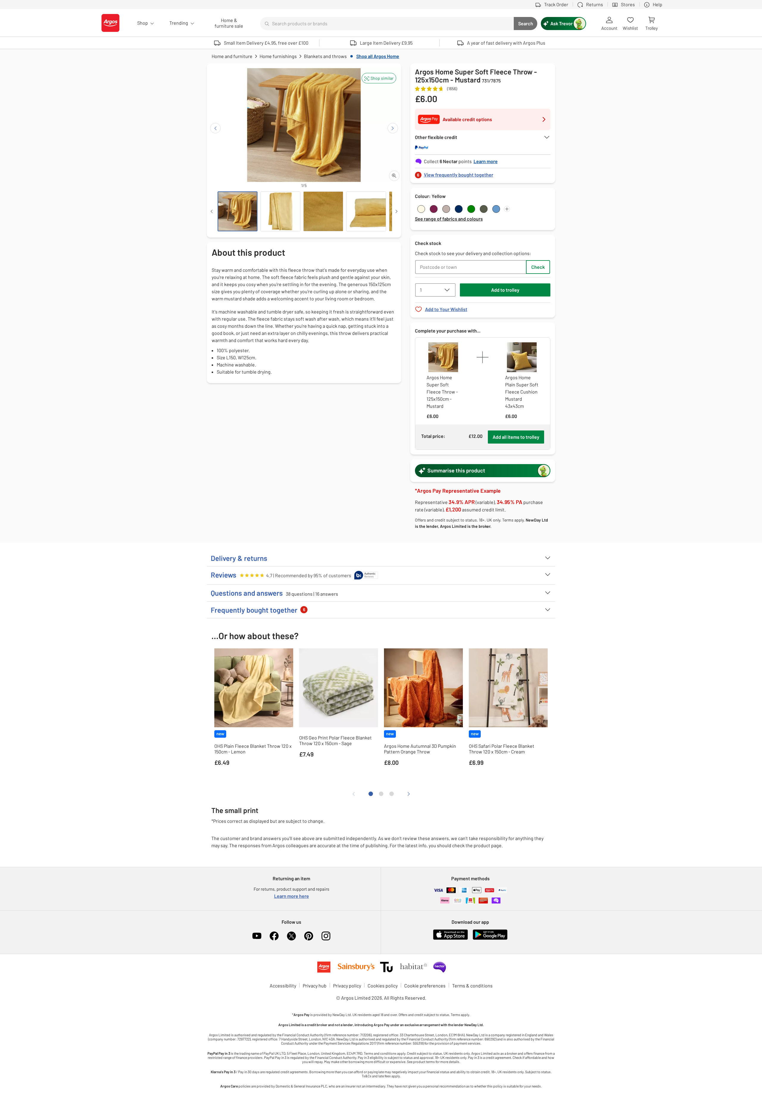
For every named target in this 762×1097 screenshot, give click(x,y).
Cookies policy (383, 985)
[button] (379, 78)
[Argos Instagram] (326, 936)
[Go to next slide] (393, 128)
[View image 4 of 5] (366, 211)
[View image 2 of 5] (280, 211)
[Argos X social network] (291, 936)
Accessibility (283, 985)
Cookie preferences (425, 985)
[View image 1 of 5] (237, 211)
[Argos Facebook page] (274, 936)
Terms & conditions (472, 985)
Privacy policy (347, 985)
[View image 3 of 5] (323, 211)
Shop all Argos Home (377, 56)
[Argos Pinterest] (309, 936)
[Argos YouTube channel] (257, 936)
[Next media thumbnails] (396, 211)
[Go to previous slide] (215, 128)
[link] (483, 173)
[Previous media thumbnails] (211, 211)
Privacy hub (315, 985)
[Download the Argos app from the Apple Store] (450, 938)
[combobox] (387, 23)
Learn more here (291, 896)
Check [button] (538, 267)
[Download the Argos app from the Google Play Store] (490, 938)
